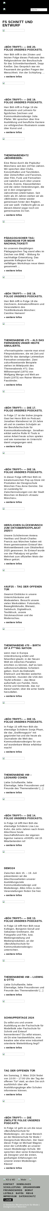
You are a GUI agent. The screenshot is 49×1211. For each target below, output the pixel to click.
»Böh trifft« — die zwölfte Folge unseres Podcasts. (22, 1120)
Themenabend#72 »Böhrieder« (16, 156)
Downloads (24, 1184)
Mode (23, 1180)
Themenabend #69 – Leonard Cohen (18, 776)
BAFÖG (20, 1193)
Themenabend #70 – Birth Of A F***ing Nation (22, 646)
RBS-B (29, 1193)
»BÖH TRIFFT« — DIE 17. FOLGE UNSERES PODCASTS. (23, 409)
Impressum (10, 1196)
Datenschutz (27, 1196)
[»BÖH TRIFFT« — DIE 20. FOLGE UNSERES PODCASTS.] (14, 37)
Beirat (29, 1190)
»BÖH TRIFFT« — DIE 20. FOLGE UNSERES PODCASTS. (23, 48)
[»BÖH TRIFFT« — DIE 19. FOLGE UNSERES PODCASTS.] (14, 90)
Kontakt (8, 1184)
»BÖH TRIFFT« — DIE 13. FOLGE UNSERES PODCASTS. (23, 919)
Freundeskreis (12, 1190)
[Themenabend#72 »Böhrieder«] (14, 145)
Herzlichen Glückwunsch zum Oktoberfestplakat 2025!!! (23, 528)
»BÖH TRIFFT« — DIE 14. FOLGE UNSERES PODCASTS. (23, 817)
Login (8, 1200)
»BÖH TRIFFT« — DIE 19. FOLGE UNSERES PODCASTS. (23, 101)
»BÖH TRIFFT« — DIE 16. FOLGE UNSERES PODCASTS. (23, 471)
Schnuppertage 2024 (19, 1017)
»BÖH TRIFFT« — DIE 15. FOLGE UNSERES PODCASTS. (23, 720)
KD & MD (10, 1180)
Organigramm (31, 1187)
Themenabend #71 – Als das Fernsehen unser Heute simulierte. (24, 343)
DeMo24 (9, 868)
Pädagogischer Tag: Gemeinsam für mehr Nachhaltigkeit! (19, 241)
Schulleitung (12, 1187)
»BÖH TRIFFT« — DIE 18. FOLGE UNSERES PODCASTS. (23, 295)
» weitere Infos (13, 76)
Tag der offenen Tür (19, 1070)
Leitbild (8, 1193)
